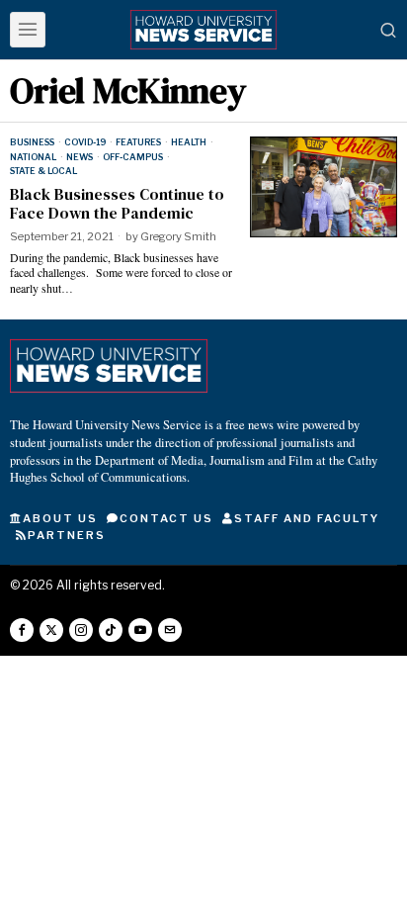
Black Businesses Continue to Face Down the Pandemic (117, 204)
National (33, 156)
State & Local (43, 170)
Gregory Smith (178, 236)
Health (188, 141)
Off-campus (133, 156)
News (79, 156)
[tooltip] (22, 630)
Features (138, 141)
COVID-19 (85, 141)
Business (32, 141)
